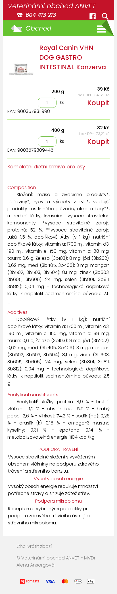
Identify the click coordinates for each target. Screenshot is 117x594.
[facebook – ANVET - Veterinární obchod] (92, 16)
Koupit (98, 103)
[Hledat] (105, 16)
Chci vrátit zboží (34, 546)
